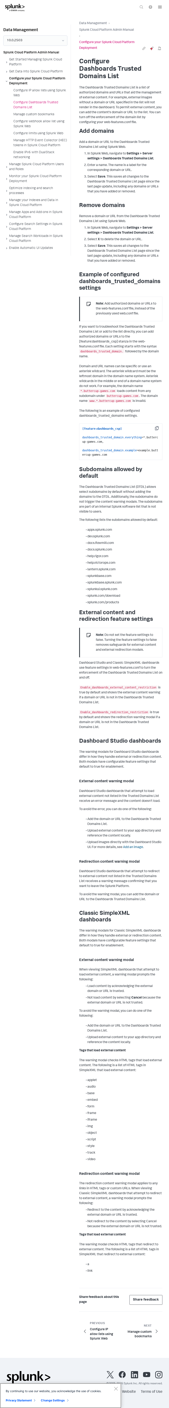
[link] (144, 48)
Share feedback (146, 1300)
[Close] (116, 1389)
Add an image (133, 847)
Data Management (93, 23)
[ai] (152, 48)
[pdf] (159, 48)
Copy (160, 429)
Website (129, 1392)
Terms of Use (151, 1392)
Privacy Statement (19, 1400)
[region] (60, 1395)
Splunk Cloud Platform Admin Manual (106, 30)
